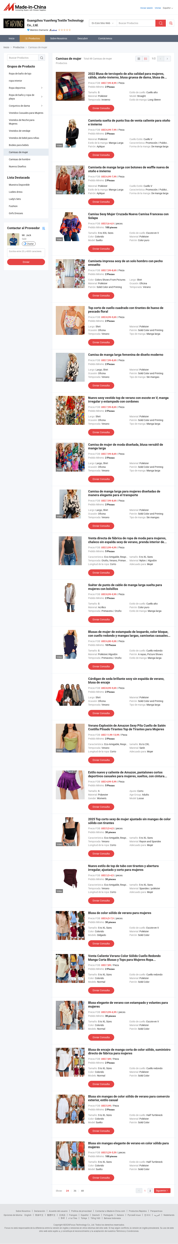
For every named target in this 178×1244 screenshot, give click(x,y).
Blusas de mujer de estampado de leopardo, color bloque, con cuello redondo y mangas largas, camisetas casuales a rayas (129, 635)
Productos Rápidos (138, 1211)
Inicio (11, 38)
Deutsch (96, 1215)
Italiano (120, 1215)
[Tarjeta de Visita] (43, 228)
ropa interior (15, 80)
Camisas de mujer (18, 152)
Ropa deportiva (17, 87)
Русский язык (134, 1215)
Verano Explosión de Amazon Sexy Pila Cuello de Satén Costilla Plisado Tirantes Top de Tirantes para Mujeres (127, 727)
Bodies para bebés (19, 145)
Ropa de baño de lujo (20, 73)
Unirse (158, 7)
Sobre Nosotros (58, 38)
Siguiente (161, 1190)
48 (82, 1190)
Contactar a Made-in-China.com (110, 1211)
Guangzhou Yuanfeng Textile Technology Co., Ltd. (55, 23)
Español (84, 1215)
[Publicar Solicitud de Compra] (171, 23)
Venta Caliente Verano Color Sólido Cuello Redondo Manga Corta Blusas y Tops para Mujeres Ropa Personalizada (124, 959)
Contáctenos (105, 38)
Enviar (26, 262)
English (28, 1215)
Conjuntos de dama (19, 105)
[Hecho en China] (25, 7)
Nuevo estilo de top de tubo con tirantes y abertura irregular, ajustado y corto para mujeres (123, 868)
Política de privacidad (81, 1211)
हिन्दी (63, 1218)
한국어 (147, 1215)
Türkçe (84, 1218)
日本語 (62, 1215)
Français (73, 1215)
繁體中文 (51, 1215)
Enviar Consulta (101, 108)
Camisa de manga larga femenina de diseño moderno (125, 354)
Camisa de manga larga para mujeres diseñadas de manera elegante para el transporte (124, 493)
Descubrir (83, 38)
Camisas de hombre (19, 159)
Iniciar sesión (146, 7)
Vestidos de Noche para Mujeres (21, 121)
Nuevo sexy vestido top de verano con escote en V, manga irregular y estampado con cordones (128, 399)
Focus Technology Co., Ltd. (82, 1224)
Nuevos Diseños (17, 166)
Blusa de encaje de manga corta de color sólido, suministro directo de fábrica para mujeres (129, 1051)
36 (75, 1190)
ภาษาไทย (72, 1218)
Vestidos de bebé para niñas (24, 138)
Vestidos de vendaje (19, 130)
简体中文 (39, 1215)
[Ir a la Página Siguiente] (167, 58)
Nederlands (169, 1215)
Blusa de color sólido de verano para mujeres (119, 913)
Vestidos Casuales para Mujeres (26, 112)
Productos (34, 38)
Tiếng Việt (95, 1218)
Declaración (39, 1211)
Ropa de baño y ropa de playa (21, 96)
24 (67, 1190)
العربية (157, 1215)
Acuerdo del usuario (58, 1211)
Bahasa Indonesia (112, 1218)
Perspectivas (156, 1211)
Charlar (30, 243)
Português (108, 1215)
